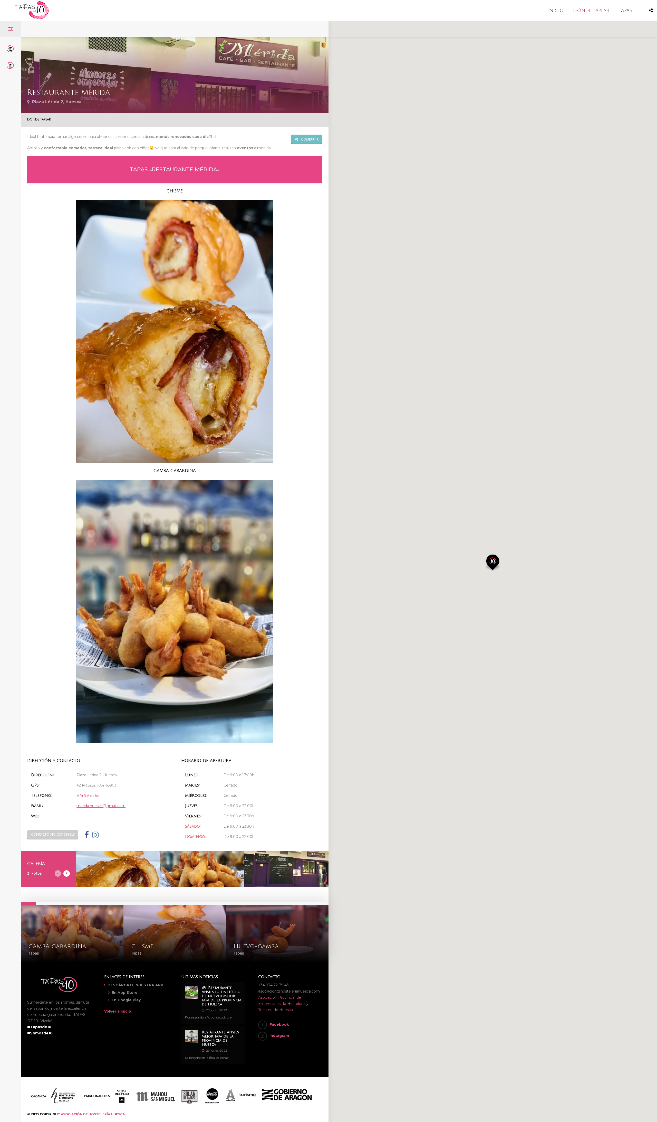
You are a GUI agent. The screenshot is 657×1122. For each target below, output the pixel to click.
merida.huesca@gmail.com (100, 805)
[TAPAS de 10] (32, 17)
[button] (493, 563)
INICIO (556, 10)
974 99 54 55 (87, 795)
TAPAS (625, 10)
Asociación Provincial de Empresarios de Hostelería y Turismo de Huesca (283, 1003)
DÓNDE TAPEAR (591, 10)
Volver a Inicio (117, 1011)
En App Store (125, 992)
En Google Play (126, 1000)
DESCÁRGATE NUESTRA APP (135, 985)
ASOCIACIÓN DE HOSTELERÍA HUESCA (93, 1114)
